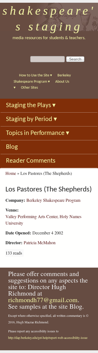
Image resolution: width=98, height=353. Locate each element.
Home (10, 173)
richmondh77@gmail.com (43, 299)
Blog (12, 147)
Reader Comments (30, 161)
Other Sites (29, 87)
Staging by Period (31, 119)
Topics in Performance (37, 133)
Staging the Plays (31, 105)
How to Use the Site (35, 75)
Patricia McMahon (40, 242)
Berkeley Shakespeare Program (53, 200)
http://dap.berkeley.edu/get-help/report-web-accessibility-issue (47, 337)
